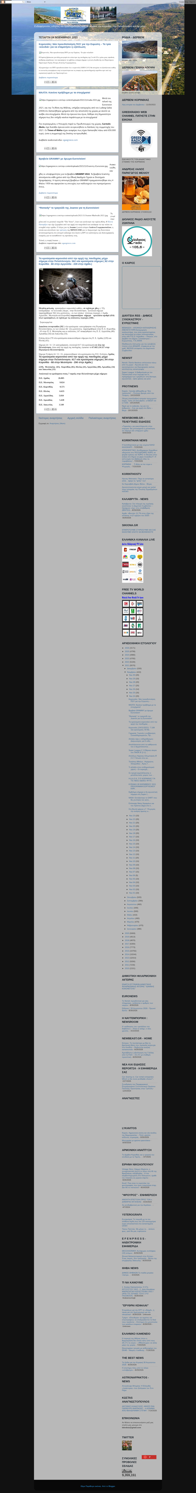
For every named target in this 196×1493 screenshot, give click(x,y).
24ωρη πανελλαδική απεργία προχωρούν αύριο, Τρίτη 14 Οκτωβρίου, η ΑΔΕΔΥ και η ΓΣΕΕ (139, 401)
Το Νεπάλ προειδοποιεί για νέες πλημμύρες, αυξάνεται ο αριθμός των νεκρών (137, 1003)
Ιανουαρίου (132, 929)
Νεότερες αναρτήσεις (50, 418)
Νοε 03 (132, 886)
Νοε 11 (132, 858)
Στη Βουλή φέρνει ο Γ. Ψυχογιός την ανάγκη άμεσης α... (142, 810)
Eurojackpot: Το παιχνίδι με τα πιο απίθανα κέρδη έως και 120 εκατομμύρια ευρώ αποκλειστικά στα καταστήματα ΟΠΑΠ (139, 1222)
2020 (127, 933)
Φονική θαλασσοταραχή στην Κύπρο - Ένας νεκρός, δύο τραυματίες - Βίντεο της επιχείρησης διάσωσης (139, 1258)
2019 (127, 937)
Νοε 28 (132, 682)
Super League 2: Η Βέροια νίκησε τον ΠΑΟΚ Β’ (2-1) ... (143, 751)
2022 (127, 662)
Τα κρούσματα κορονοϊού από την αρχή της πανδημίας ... (143, 723)
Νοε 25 (132, 693)
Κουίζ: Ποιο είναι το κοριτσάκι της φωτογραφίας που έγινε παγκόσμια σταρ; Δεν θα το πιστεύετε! (139, 1185)
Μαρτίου (131, 922)
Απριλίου (131, 918)
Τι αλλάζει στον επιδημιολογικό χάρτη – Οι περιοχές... (141, 768)
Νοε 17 (132, 837)
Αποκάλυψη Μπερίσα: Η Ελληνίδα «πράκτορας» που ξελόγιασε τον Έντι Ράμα (137, 1388)
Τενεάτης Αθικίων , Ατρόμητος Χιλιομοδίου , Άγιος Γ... (141, 763)
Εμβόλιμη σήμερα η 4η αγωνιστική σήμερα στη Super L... (143, 793)
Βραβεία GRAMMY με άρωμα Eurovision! (62, 158)
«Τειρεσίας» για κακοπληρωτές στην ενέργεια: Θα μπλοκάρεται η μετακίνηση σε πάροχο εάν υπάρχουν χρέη (138, 428)
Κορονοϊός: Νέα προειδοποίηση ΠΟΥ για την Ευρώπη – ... (142, 700)
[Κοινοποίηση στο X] (50, 82)
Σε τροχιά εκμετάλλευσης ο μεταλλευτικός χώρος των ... (141, 774)
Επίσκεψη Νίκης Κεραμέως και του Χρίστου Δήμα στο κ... (141, 804)
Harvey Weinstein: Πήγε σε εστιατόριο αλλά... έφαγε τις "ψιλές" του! (138, 480)
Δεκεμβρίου (132, 669)
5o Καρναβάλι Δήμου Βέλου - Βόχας (137, 484)
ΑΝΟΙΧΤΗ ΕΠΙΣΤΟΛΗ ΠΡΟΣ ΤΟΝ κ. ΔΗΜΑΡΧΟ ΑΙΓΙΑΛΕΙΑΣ (137, 1201)
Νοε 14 (132, 847)
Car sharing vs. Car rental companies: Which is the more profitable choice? (138, 1078)
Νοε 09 (132, 865)
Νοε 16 (132, 840)
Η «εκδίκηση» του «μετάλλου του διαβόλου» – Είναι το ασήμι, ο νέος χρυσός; (136, 1029)
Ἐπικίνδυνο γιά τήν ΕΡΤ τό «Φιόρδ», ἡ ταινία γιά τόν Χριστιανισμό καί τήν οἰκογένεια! (138, 1312)
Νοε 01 (132, 893)
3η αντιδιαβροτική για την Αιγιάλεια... (137, 1205)
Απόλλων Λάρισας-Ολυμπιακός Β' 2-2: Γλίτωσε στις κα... (143, 757)
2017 (127, 944)
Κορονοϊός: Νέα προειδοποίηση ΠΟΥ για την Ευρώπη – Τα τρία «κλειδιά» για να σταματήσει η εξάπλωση (75, 45)
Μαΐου (130, 915)
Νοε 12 (132, 854)
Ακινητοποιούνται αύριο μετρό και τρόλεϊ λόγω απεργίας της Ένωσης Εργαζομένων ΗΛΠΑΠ (139, 489)
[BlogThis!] (48, 82)
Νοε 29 (132, 679)
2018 (127, 940)
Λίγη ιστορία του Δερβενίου (133, 105)
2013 (127, 958)
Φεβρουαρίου (133, 925)
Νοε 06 (132, 875)
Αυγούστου (132, 904)
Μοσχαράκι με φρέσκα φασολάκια (136, 1140)
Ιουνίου (130, 911)
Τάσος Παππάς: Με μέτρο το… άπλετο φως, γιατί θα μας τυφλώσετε (138, 1230)
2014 (127, 954)
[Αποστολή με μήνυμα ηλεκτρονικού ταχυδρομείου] (45, 82)
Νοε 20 (132, 826)
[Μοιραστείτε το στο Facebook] (53, 82)
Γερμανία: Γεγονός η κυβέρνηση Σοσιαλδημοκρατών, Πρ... (142, 734)
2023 (127, 659)
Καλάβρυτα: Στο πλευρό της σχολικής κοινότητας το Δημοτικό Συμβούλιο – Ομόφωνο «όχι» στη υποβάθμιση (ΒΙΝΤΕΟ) (137, 507)
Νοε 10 (132, 861)
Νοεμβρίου (132, 672)
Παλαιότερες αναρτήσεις (102, 418)
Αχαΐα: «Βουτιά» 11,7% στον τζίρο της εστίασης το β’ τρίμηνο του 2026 (138, 514)
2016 (127, 947)
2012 (127, 961)
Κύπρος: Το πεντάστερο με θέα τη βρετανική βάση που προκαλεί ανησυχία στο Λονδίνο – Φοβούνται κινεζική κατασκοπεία (138, 1046)
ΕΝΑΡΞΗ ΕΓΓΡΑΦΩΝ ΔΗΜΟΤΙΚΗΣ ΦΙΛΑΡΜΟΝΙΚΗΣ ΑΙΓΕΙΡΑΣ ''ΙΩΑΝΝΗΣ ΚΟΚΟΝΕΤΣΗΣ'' (138, 986)
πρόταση (63, 230)
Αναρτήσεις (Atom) (57, 423)
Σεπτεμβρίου (132, 901)
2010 (127, 968)
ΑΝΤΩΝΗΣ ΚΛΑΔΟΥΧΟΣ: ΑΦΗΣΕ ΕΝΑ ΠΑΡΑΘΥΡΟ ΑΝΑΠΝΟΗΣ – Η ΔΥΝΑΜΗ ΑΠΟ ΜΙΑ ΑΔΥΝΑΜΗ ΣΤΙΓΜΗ (138, 1408)
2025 (127, 651)
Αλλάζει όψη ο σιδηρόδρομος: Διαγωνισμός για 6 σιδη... (141, 740)
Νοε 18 (132, 833)
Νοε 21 (132, 823)
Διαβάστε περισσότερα (48, 78)
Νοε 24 (132, 696)
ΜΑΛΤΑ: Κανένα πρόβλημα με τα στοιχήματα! (64, 92)
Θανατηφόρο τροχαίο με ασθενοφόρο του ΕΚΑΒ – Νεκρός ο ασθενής (139, 1349)
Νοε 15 (132, 844)
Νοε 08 (132, 868)
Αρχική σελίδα (75, 418)
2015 (127, 951)
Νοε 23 (132, 816)
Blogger (112, 1486)
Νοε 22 (132, 819)
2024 (127, 655)
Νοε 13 (132, 851)
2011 (127, 965)
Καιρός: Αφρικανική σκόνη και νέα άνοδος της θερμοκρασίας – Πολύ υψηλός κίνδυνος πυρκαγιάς (139, 1135)
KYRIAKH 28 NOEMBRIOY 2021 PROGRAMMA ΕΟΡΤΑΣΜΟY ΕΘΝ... (142, 786)
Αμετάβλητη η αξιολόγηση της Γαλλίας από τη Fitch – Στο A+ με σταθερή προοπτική (138, 1055)
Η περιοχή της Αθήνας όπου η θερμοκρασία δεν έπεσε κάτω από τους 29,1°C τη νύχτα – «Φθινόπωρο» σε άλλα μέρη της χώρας (139, 1341)
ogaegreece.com (70, 140)
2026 (127, 648)
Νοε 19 (132, 830)
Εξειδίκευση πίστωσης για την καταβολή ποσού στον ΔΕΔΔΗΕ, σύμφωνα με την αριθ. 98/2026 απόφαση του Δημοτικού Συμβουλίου (138, 347)
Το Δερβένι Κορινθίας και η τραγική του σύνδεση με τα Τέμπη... (138, 1156)
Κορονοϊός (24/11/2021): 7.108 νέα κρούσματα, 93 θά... (142, 729)
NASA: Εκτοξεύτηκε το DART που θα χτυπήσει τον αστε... (143, 799)
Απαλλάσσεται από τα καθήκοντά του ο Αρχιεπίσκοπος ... (143, 746)
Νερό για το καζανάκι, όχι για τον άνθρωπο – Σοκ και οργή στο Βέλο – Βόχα (137, 408)
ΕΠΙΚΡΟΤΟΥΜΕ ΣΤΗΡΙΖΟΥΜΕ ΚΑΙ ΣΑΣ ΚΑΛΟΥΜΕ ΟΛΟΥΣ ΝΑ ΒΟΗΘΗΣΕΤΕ (139, 531)
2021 (127, 665)
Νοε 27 (132, 686)
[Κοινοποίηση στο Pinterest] (55, 82)
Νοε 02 (132, 889)
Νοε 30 (132, 675)
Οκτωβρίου (132, 897)
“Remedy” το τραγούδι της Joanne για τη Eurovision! (69, 208)
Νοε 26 (132, 689)
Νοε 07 (132, 872)
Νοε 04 (132, 882)
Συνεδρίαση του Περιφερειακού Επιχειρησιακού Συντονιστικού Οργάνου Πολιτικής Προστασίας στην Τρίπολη (138, 1086)
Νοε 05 (132, 879)
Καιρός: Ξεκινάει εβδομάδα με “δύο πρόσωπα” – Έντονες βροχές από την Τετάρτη (138, 393)
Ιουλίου (130, 908)
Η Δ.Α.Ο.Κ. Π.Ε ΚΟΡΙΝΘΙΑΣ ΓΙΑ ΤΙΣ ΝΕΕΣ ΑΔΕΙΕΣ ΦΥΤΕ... (142, 780)
